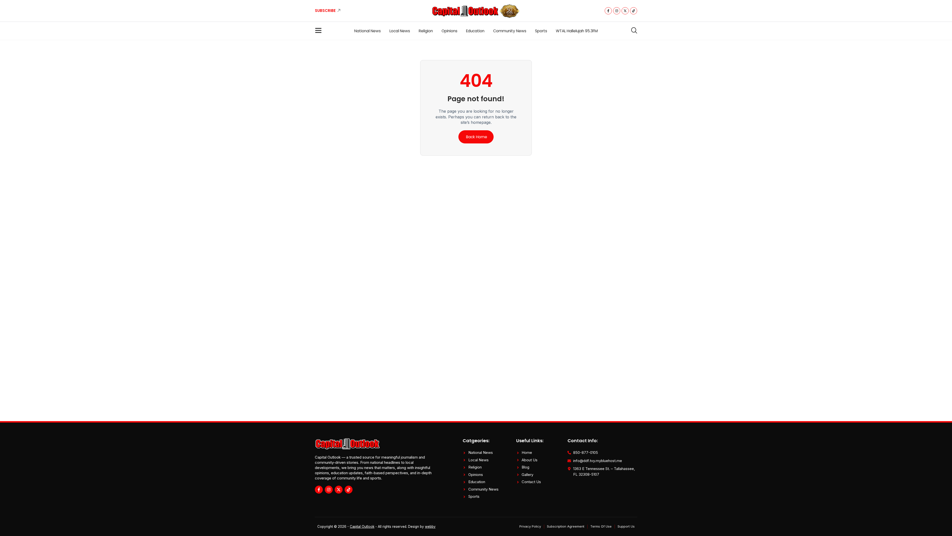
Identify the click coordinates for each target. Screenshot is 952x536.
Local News (399, 31)
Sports (541, 31)
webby (430, 527)
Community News (509, 31)
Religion (426, 31)
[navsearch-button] (632, 31)
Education (475, 31)
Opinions (449, 31)
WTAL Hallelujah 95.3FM (577, 31)
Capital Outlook (362, 527)
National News (367, 31)
